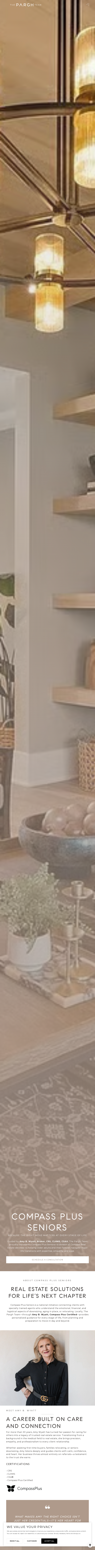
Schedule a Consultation (47, 1260)
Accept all (49, 1541)
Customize (32, 1541)
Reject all (14, 1541)
